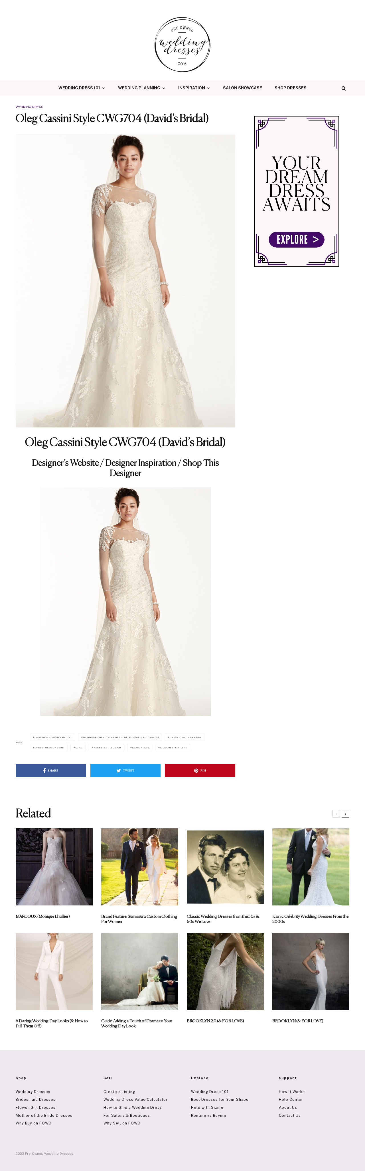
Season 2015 (140, 747)
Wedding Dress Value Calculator (136, 1099)
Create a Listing (119, 1092)
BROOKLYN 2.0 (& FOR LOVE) (215, 1021)
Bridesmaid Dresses (36, 1099)
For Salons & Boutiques (127, 1115)
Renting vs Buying (208, 1115)
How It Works (292, 1092)
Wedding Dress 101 (79, 88)
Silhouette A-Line (173, 747)
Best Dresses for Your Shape (220, 1099)
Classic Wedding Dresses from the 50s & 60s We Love (223, 919)
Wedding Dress (29, 107)
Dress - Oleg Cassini (49, 747)
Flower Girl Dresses (36, 1107)
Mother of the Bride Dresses (44, 1115)
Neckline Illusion (107, 747)
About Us (288, 1107)
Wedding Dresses (33, 1092)
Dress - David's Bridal (186, 737)
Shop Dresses (291, 88)
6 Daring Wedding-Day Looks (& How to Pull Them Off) (52, 1023)
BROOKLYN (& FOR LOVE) (297, 1021)
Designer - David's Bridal (53, 737)
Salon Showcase (242, 88)
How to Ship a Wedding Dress (133, 1107)
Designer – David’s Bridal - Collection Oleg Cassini (121, 737)
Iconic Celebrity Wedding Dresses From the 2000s (310, 919)
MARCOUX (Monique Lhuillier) (43, 916)
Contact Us (290, 1115)
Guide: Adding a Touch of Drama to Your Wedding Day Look (136, 1023)
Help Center (291, 1099)
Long (79, 747)
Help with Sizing (207, 1107)
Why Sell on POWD (122, 1123)
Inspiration (191, 88)
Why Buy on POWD (34, 1123)
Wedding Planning (139, 88)
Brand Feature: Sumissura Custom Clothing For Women (139, 919)
